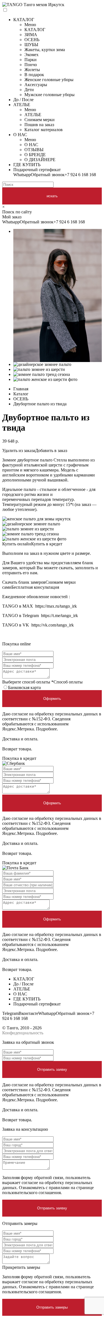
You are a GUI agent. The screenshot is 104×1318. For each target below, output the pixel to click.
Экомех (31, 54)
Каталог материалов (43, 129)
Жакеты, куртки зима (44, 49)
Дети (29, 89)
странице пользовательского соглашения (48, 1190)
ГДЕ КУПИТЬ (26, 164)
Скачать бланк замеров (23, 582)
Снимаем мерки (39, 119)
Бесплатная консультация (35, 587)
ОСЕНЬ (31, 39)
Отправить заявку (52, 1069)
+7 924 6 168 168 (80, 174)
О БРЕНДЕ (35, 154)
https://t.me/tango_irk (59, 615)
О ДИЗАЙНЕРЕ (39, 159)
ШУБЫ (31, 44)
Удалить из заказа (18, 450)
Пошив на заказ (39, 124)
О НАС (20, 134)
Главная (20, 388)
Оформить (52, 699)
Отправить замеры (52, 1307)
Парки (30, 59)
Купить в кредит (46, 543)
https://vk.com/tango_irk (52, 625)
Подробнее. (47, 729)
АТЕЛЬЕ (21, 104)
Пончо (30, 64)
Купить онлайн (16, 543)
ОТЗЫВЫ (34, 149)
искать (52, 196)
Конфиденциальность (22, 1032)
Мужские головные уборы (49, 94)
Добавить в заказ (51, 450)
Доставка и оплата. (20, 739)
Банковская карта (24, 687)
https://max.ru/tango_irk (56, 606)
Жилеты (32, 69)
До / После (23, 99)
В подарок (34, 74)
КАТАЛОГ (23, 19)
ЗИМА (30, 34)
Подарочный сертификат (37, 169)
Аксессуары (35, 84)
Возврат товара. (17, 749)
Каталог (21, 393)
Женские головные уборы (48, 79)
